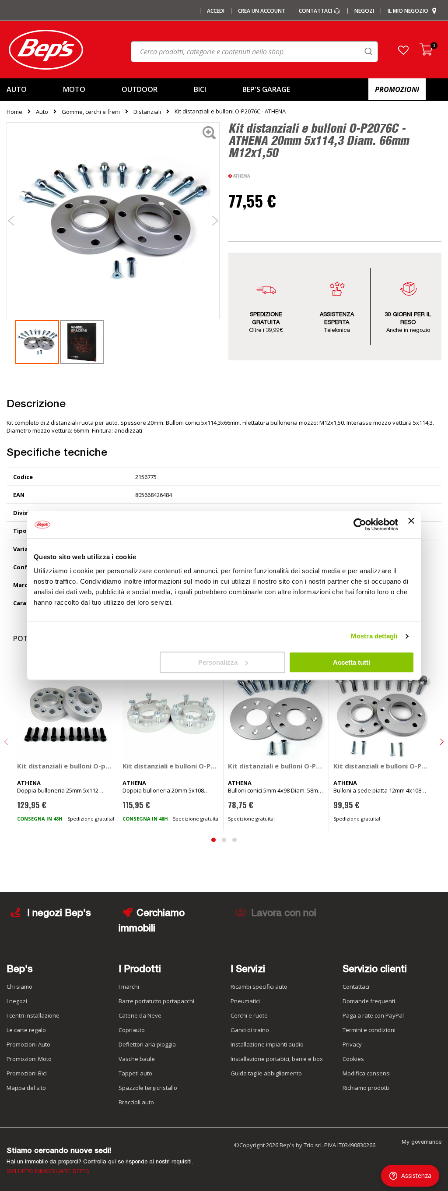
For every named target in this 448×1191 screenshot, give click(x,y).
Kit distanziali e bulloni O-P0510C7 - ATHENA (276, 766)
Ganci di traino (250, 1030)
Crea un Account (261, 11)
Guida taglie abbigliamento (266, 1073)
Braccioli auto (136, 1102)
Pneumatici (245, 1001)
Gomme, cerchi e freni (91, 112)
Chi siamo (19, 986)
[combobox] (254, 51)
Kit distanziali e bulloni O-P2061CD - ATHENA (171, 766)
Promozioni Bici (27, 1073)
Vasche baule (137, 1059)
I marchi (129, 986)
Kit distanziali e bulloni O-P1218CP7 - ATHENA (381, 766)
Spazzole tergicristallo (148, 1088)
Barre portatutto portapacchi (156, 1001)
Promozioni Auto (28, 1044)
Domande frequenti (369, 1001)
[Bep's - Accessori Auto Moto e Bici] (46, 50)
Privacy (352, 1044)
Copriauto (132, 1030)
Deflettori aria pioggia (147, 1044)
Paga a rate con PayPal (373, 1015)
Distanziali (147, 112)
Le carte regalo (26, 1030)
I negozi (17, 1001)
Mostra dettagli (374, 636)
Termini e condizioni (369, 1030)
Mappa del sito (26, 1088)
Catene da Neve (140, 1015)
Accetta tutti (351, 662)
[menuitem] (27, 89)
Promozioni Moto (29, 1059)
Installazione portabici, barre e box (277, 1059)
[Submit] (368, 51)
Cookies (353, 1059)
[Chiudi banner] (411, 525)
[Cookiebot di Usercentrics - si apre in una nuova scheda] (360, 524)
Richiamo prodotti (366, 1088)
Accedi (215, 11)
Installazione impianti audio (267, 1044)
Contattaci (316, 11)
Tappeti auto (135, 1073)
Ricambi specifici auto (259, 986)
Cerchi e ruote (249, 1015)
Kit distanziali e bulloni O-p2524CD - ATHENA (65, 766)
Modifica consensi (367, 1073)
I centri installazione (33, 1015)
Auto (42, 112)
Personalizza (218, 662)
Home (14, 112)
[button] (403, 49)
